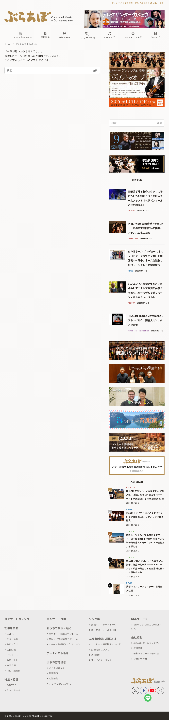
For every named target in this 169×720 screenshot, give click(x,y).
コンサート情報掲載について (106, 644)
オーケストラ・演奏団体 (103, 629)
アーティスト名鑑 (57, 653)
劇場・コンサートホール (103, 624)
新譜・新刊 (12, 660)
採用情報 (138, 648)
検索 (94, 70)
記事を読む (11, 628)
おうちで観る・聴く (59, 628)
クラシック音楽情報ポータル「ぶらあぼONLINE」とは (137, 2)
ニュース (11, 633)
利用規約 (95, 654)
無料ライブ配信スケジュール (63, 633)
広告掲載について (100, 649)
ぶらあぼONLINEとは (102, 639)
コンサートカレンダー (18, 619)
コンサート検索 (56, 619)
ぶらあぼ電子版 (57, 668)
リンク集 (94, 619)
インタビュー (13, 654)
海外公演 (11, 665)
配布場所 (53, 673)
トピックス (12, 644)
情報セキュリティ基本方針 (147, 653)
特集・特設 (11, 679)
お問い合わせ (140, 658)
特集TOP (11, 685)
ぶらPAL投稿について (60, 683)
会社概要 (136, 637)
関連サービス (139, 619)
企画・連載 (12, 639)
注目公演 (11, 649)
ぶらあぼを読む (56, 662)
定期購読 (53, 678)
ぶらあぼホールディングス (147, 642)
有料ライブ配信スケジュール (63, 639)
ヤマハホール (13, 690)
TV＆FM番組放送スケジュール (64, 644)
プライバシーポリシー (102, 660)
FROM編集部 (13, 670)
